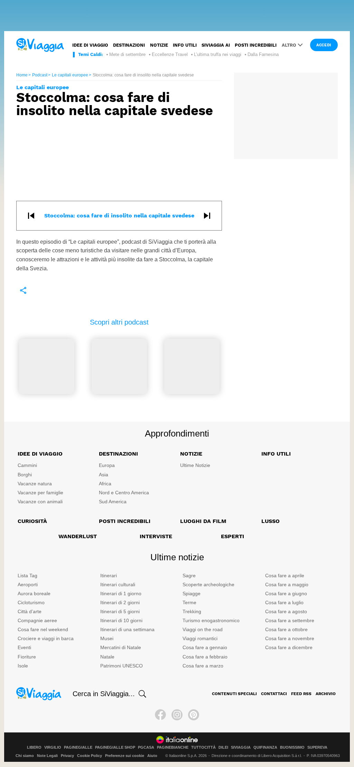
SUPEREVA (317, 747)
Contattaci (274, 693)
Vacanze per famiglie (40, 492)
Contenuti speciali (234, 693)
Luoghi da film (203, 521)
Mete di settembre (127, 54)
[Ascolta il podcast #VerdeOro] (119, 366)
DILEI (223, 747)
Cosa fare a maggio (286, 584)
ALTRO (289, 45)
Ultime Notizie (195, 465)
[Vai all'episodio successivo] (207, 215)
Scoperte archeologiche (208, 584)
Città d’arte (29, 611)
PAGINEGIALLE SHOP (115, 747)
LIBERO (34, 747)
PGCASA (146, 747)
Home (22, 75)
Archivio (326, 693)
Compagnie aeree (37, 620)
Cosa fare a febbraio (205, 657)
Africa (105, 483)
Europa (107, 465)
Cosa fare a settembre (289, 620)
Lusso (270, 521)
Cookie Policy (89, 756)
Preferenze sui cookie (124, 756)
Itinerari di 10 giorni (121, 620)
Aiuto (152, 756)
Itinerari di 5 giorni (120, 611)
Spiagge (192, 593)
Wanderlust (77, 536)
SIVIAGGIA (241, 747)
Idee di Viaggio (40, 453)
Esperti (232, 536)
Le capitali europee (70, 75)
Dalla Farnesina (263, 54)
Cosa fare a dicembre (289, 647)
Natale (107, 657)
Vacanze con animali (40, 501)
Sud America (113, 501)
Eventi (24, 647)
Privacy (67, 756)
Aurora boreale (34, 593)
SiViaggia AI (216, 45)
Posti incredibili (256, 45)
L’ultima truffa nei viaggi (217, 54)
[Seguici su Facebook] (160, 714)
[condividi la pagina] (23, 290)
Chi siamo (25, 756)
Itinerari (108, 575)
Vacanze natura (35, 483)
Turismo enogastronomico (211, 620)
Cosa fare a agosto (286, 611)
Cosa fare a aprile (284, 575)
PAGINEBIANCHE (172, 747)
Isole (23, 665)
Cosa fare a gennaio (205, 647)
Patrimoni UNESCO (121, 665)
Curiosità (32, 521)
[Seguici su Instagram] (177, 714)
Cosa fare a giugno (286, 593)
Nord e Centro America (124, 492)
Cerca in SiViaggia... (104, 694)
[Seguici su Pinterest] (193, 714)
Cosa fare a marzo (203, 665)
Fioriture (27, 657)
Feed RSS (301, 693)
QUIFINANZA (265, 747)
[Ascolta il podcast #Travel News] (46, 366)
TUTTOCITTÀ (203, 747)
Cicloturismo (31, 602)
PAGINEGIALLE (78, 747)
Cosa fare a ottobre (286, 629)
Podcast (39, 75)
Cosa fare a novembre (289, 638)
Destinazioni (129, 45)
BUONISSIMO (292, 747)
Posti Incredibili (124, 521)
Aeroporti (28, 584)
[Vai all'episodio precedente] (31, 215)
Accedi (324, 45)
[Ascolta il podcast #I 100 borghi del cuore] (192, 366)
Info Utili (276, 453)
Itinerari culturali (117, 584)
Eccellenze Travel (170, 54)
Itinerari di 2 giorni (120, 602)
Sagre (189, 575)
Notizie (159, 45)
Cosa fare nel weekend (43, 629)
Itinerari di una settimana (127, 629)
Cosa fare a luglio (284, 602)
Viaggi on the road (203, 629)
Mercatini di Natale (120, 647)
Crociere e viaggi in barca (46, 638)
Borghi (25, 474)
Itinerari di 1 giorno (120, 593)
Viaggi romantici (200, 638)
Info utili (185, 45)
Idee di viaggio (90, 45)
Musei (106, 638)
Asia (103, 474)
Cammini (27, 465)
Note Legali (47, 756)
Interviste (156, 536)
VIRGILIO (52, 747)
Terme (189, 602)
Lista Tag (27, 575)
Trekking (192, 611)
